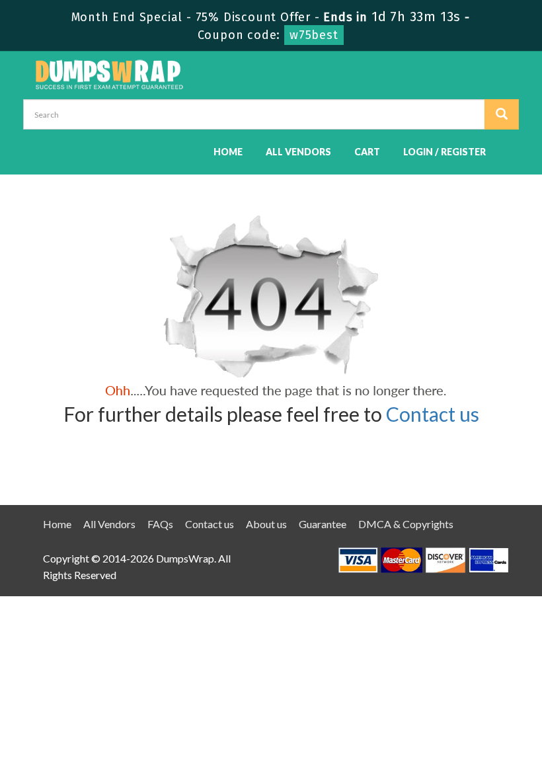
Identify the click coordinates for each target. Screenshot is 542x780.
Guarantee (322, 524)
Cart (367, 151)
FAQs (160, 524)
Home (228, 151)
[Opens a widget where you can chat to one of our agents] (451, 704)
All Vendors (298, 151)
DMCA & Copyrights (405, 524)
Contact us (432, 414)
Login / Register (444, 151)
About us (266, 524)
